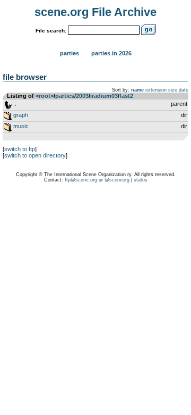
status (140, 179)
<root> (45, 96)
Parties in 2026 (111, 53)
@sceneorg (117, 179)
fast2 (126, 96)
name (137, 90)
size (172, 90)
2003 (82, 96)
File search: (51, 31)
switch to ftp (19, 149)
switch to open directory (35, 155)
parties (64, 96)
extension (156, 90)
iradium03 (104, 96)
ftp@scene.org (81, 179)
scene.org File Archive (95, 12)
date (183, 90)
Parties (69, 53)
